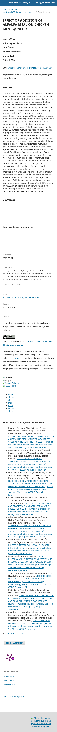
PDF (8, 244)
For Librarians (9, 684)
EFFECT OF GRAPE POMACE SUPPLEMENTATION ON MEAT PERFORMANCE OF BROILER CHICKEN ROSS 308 (30, 461)
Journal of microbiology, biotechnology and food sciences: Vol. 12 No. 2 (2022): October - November (30, 445)
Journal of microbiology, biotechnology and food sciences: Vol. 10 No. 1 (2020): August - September (30, 467)
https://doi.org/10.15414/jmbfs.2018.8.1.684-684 (29, 67)
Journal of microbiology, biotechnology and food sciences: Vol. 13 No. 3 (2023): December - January (29, 551)
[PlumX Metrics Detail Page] (9, 657)
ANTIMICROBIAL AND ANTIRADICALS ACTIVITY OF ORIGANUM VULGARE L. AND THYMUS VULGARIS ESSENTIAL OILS (29, 528)
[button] (10, 394)
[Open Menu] (3, 3)
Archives (14, 9)
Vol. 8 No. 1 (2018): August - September (19, 12)
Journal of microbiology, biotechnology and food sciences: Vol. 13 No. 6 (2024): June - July (31, 626)
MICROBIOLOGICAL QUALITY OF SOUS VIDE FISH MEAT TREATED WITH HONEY (30, 579)
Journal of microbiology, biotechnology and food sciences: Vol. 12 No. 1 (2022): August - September (30, 607)
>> (23, 633)
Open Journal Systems (14, 696)
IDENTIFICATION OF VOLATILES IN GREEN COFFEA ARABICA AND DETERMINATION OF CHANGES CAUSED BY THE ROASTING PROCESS (31, 439)
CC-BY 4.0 (15, 358)
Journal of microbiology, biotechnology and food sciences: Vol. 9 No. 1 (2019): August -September (29, 511)
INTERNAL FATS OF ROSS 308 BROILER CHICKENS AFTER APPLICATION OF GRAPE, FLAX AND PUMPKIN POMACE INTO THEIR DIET (31, 598)
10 (19, 633)
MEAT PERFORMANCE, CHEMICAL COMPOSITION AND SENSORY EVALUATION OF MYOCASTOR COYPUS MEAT (30, 560)
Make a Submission (14, 643)
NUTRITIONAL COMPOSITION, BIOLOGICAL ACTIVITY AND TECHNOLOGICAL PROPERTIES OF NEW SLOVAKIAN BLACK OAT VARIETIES (30, 484)
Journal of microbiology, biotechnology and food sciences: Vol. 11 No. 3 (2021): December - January (30, 490)
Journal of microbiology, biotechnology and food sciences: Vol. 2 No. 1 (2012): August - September (30, 534)
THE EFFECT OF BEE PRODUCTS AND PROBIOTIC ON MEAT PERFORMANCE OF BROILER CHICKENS (30, 506)
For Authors (9, 680)
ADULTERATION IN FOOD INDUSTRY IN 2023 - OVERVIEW (29, 622)
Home (5, 9)
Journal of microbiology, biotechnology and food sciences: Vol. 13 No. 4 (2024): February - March (29, 584)
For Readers (9, 676)
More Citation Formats (14, 284)
